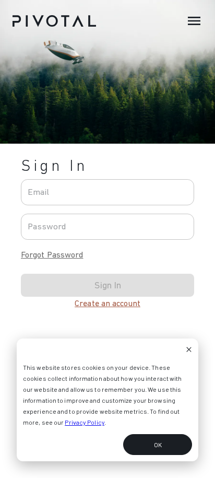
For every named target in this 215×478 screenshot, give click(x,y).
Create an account (107, 303)
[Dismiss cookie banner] (189, 350)
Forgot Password (52, 254)
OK (158, 444)
